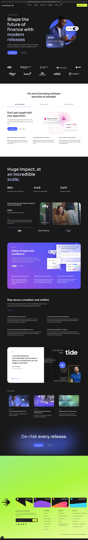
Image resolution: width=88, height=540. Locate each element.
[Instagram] (25, 524)
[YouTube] (18, 524)
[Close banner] (85, 1)
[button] (30, 5)
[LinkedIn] (21, 524)
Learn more (22, 129)
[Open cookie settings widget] (2, 537)
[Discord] (23, 524)
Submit (34, 520)
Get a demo (12, 52)
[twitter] (16, 524)
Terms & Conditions (65, 534)
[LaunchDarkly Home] (9, 6)
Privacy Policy (73, 534)
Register (58, 1)
